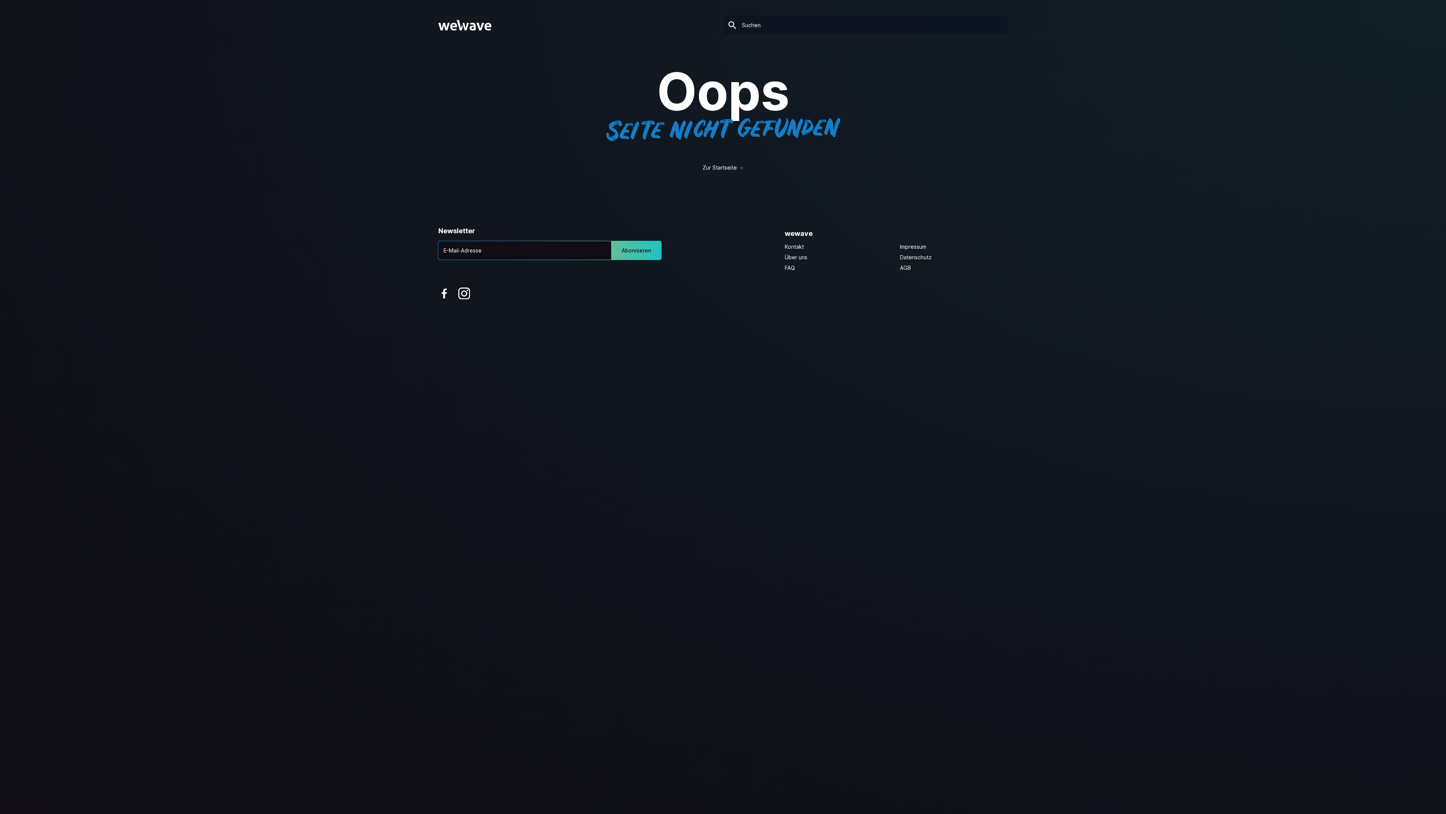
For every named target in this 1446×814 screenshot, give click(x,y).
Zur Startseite (720, 167)
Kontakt (794, 246)
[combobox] (865, 25)
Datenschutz (916, 257)
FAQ (790, 268)
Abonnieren (636, 250)
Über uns (796, 257)
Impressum (913, 246)
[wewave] (464, 25)
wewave (799, 233)
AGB (905, 268)
